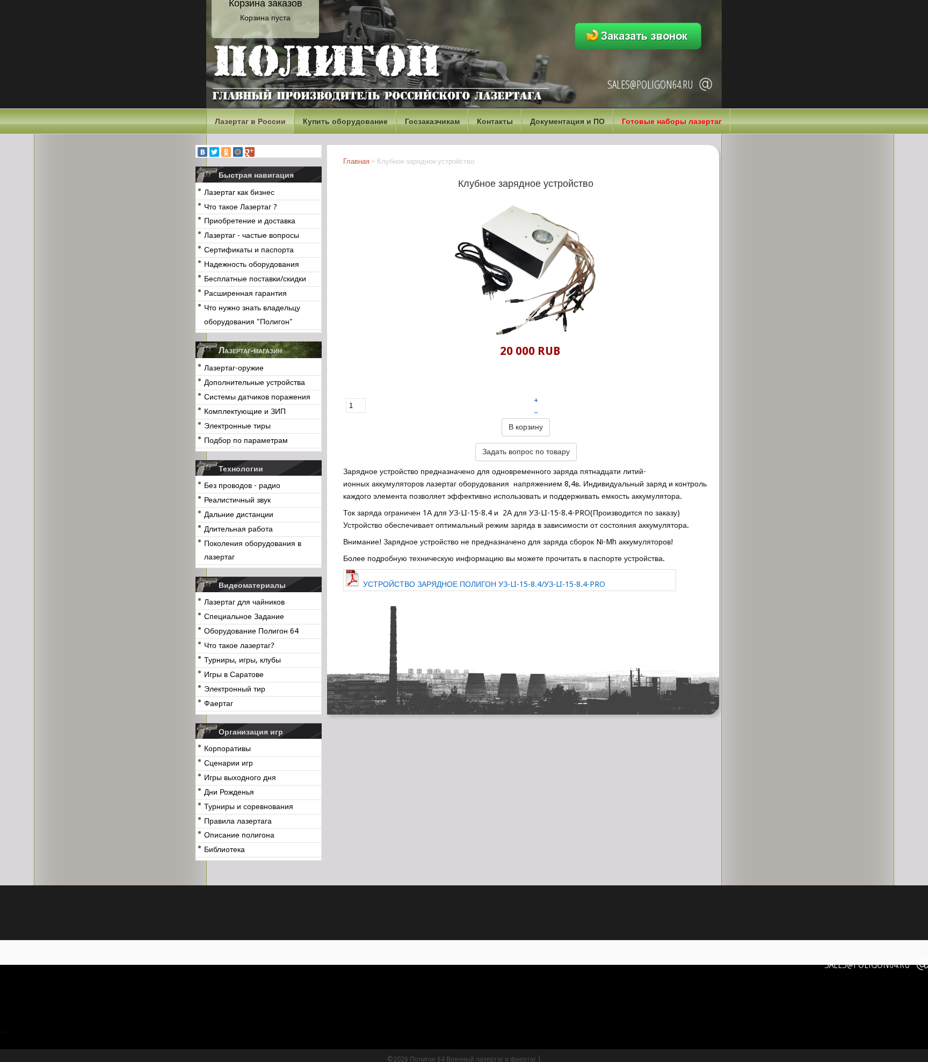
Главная (356, 161)
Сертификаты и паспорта (249, 249)
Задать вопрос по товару (526, 451)
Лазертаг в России (250, 121)
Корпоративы (227, 748)
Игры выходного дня (240, 777)
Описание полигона (239, 835)
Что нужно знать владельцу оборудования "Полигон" (252, 314)
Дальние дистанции (238, 514)
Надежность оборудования (251, 264)
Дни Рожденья (229, 792)
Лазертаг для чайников (244, 602)
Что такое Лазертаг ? (240, 206)
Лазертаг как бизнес (239, 192)
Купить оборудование (345, 121)
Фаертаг (218, 703)
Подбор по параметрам (246, 440)
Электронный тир (234, 689)
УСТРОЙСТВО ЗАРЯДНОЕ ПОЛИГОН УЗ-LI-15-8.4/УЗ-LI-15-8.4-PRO (484, 584)
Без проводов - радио (242, 485)
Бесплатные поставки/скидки (255, 278)
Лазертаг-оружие (234, 367)
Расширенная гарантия (245, 293)
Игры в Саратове (234, 674)
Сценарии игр (228, 763)
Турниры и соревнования (248, 806)
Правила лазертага (238, 821)
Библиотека (224, 849)
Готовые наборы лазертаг (672, 121)
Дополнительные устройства (254, 382)
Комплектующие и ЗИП (245, 411)
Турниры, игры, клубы (242, 660)
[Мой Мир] (238, 152)
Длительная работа (238, 529)
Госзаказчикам (432, 121)
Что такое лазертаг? (239, 645)
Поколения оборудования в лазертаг (252, 550)
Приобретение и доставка (249, 220)
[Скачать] (502, 512)
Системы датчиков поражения (257, 396)
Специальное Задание (244, 616)
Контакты (495, 121)
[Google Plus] (250, 152)
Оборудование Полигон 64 (251, 631)
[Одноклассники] (226, 152)
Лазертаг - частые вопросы (251, 235)
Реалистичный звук (237, 500)
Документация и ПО (567, 121)
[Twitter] (214, 152)
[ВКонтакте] (202, 152)
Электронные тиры (237, 425)
